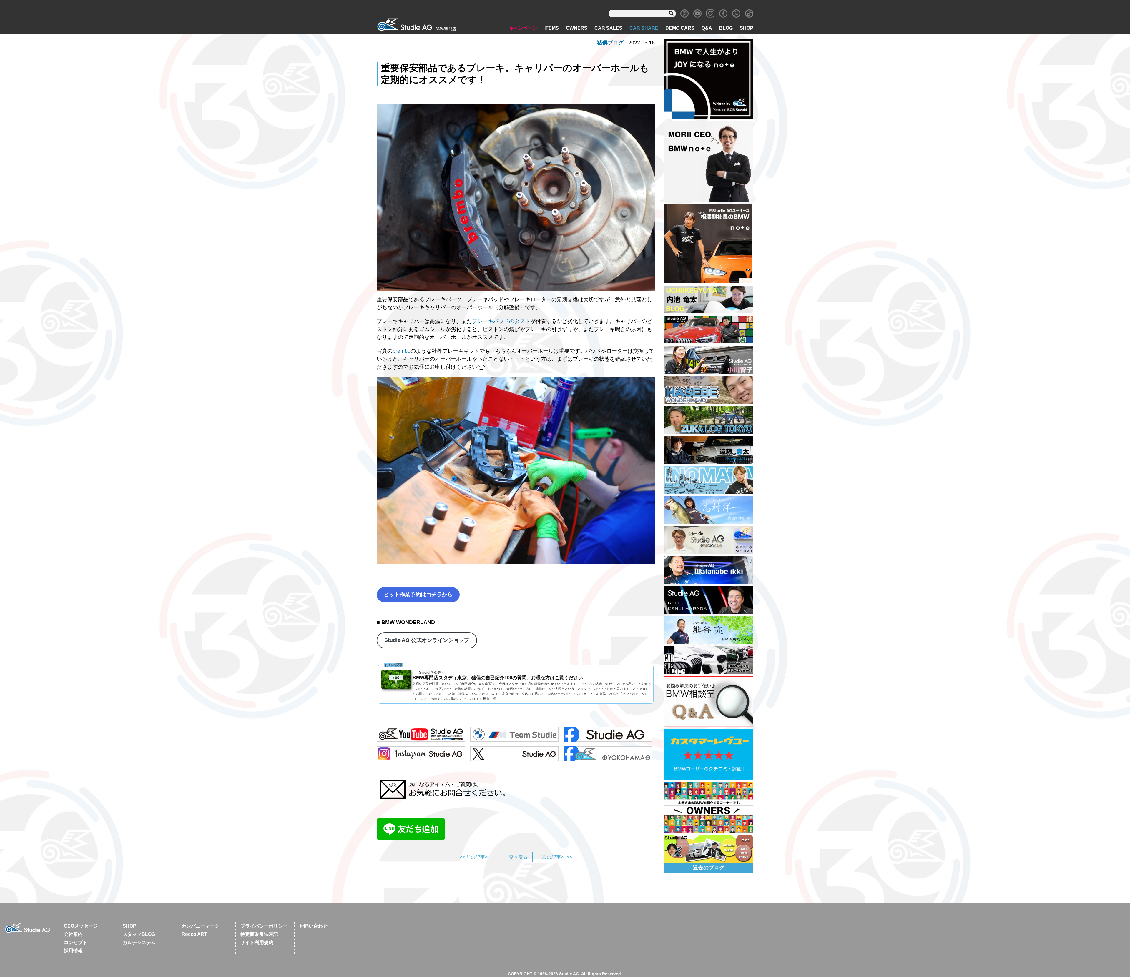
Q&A (707, 28)
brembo (402, 351)
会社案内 (73, 934)
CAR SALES (608, 28)
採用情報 (73, 950)
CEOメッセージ (81, 925)
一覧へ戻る (516, 857)
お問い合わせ (313, 925)
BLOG (726, 28)
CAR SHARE (643, 28)
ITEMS (551, 28)
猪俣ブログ (610, 43)
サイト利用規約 (256, 942)
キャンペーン (523, 28)
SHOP (746, 28)
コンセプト (75, 942)
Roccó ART (194, 934)
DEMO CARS (679, 28)
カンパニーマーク (200, 925)
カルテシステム (139, 942)
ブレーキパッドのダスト (501, 321)
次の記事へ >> (557, 857)
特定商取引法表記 (259, 934)
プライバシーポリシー (264, 925)
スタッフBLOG (139, 934)
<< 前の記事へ (475, 857)
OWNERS (576, 28)
